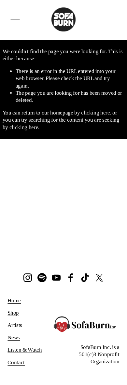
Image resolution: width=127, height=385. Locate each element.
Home (14, 300)
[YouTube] (56, 277)
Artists (14, 325)
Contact (16, 362)
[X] (99, 277)
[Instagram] (27, 277)
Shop (13, 313)
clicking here (95, 113)
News (13, 337)
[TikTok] (85, 277)
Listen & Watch (24, 350)
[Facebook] (70, 277)
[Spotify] (42, 277)
